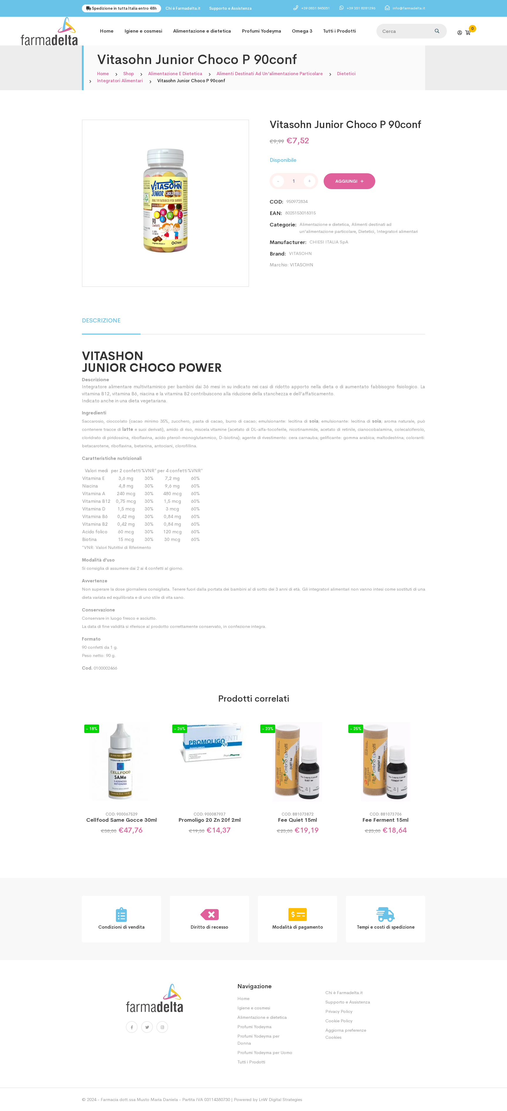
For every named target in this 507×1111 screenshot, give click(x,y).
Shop (128, 73)
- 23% (267, 728)
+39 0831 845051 (316, 8)
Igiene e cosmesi (143, 31)
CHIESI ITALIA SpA (329, 242)
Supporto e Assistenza (230, 8)
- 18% (91, 728)
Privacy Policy (338, 1011)
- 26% (179, 728)
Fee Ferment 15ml (385, 820)
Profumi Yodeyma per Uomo (264, 1052)
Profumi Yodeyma (261, 31)
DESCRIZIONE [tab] (101, 320)
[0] (467, 32)
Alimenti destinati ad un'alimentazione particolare (270, 73)
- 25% (355, 728)
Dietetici (346, 73)
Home (107, 31)
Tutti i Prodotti (339, 31)
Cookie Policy (338, 1020)
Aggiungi (347, 181)
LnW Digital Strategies (280, 1099)
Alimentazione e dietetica (202, 31)
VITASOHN (300, 253)
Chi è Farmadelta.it (182, 8)
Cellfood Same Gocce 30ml (121, 820)
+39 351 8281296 (361, 8)
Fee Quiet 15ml (297, 820)
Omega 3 (302, 31)
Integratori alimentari (120, 80)
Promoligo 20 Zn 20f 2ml (209, 820)
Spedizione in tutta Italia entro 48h (124, 8)
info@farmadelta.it (409, 8)
